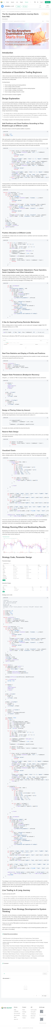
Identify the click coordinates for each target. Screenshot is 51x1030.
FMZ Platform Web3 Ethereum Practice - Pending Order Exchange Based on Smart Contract (23, 953)
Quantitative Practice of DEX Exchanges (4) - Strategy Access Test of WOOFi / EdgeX (21, 949)
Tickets (24, 1017)
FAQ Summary (17, 1013)
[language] (35, 2)
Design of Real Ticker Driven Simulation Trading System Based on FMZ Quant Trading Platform (23, 945)
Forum (3, 11)
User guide (33, 1011)
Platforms (24, 1015)
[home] (1, 2)
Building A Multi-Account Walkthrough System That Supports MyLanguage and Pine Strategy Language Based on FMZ (25, 943)
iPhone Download (42, 1015)
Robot (23, 1009)
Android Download (42, 1023)
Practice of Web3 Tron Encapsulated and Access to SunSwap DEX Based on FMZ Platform (22, 951)
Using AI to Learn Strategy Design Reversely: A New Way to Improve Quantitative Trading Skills (23, 947)
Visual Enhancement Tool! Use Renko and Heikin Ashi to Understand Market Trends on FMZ (22, 940)
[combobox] (44, 996)
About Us (16, 1019)
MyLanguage (17, 1015)
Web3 (15, 1017)
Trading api (33, 1013)
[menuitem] (7, 2)
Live (17, 2)
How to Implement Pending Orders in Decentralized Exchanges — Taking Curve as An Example (23, 955)
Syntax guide (34, 1009)
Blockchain (33, 1015)
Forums (26, 2)
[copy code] (47, 131)
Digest (21, 2)
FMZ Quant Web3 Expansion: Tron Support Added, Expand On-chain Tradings (20, 957)
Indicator (33, 1017)
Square (12, 2)
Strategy (24, 1011)
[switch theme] (38, 2)
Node (23, 1013)
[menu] (19, 2)
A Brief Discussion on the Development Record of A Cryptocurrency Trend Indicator (21, 938)
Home (7, 2)
